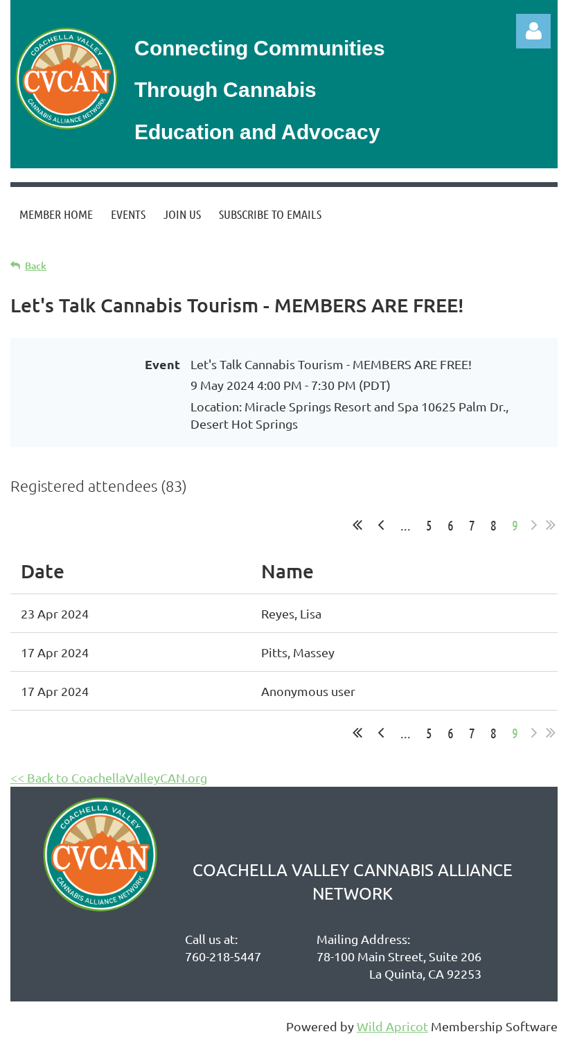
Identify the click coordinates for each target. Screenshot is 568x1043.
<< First (357, 525)
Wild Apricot (392, 1026)
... (406, 525)
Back (35, 265)
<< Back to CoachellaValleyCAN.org (108, 777)
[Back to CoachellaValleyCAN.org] (65, 128)
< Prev (381, 525)
